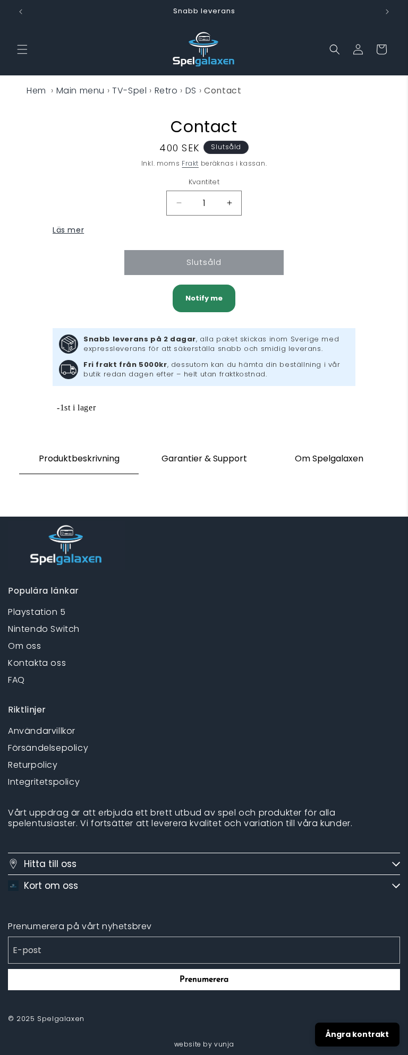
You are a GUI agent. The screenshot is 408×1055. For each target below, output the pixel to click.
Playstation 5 (37, 612)
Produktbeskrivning (79, 458)
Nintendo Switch (44, 629)
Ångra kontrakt (357, 1034)
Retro (166, 90)
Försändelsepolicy (48, 748)
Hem (36, 90)
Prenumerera (204, 979)
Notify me (204, 298)
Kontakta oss (37, 663)
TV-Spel (129, 90)
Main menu (80, 90)
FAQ (16, 680)
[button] (22, 49)
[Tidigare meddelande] (20, 11)
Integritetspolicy (44, 782)
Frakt (190, 163)
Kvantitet (204, 182)
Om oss (24, 646)
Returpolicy (33, 765)
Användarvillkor (41, 731)
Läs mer (68, 230)
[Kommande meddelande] (387, 11)
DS (191, 90)
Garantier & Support (204, 458)
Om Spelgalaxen (329, 458)
